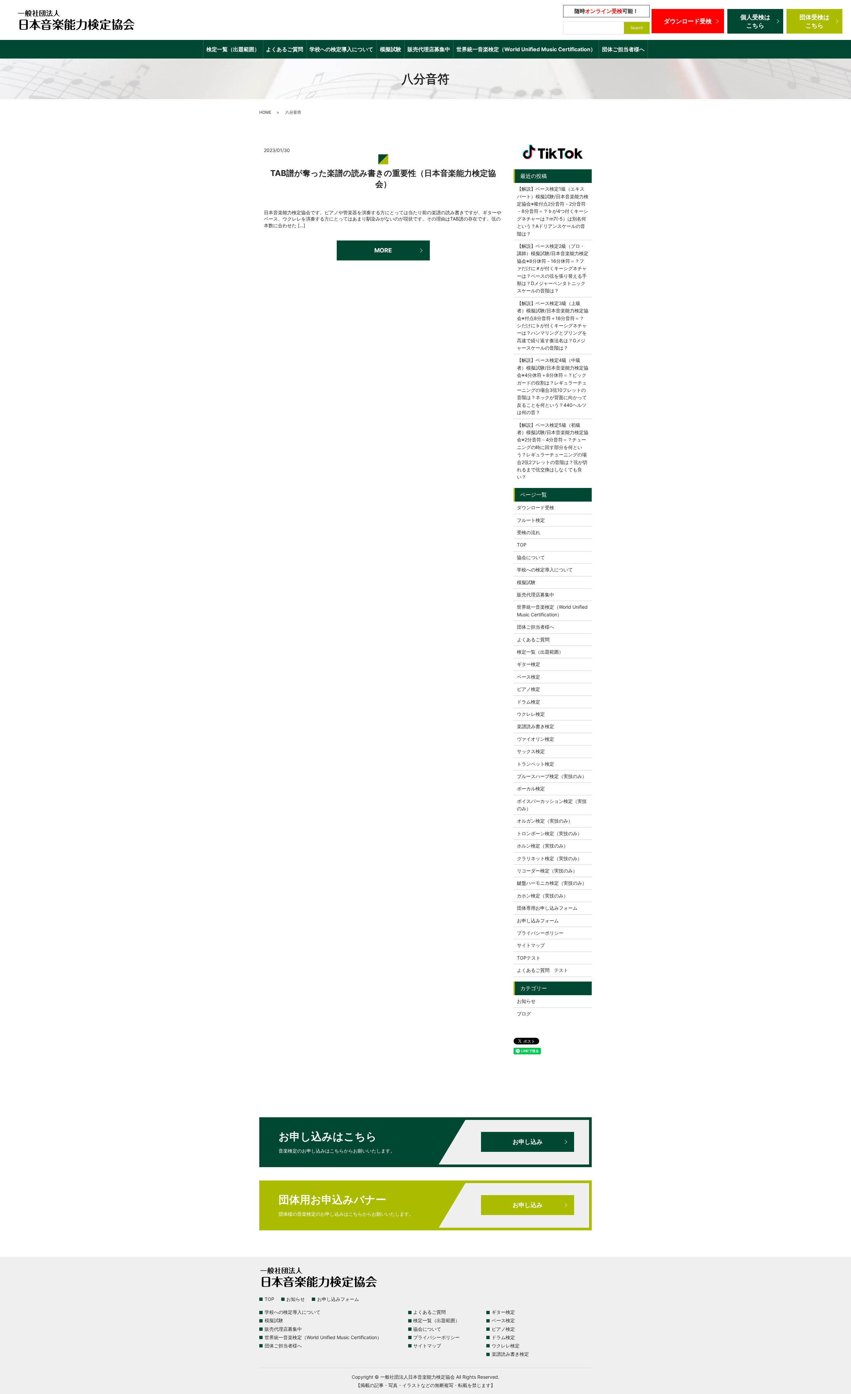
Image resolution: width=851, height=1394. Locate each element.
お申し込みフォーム (538, 920)
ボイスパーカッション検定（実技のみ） (552, 804)
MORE (383, 250)
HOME (265, 112)
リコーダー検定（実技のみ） (547, 870)
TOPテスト (529, 958)
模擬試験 (390, 49)
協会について (531, 557)
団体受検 (814, 21)
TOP (522, 544)
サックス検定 (531, 751)
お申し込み (528, 1141)
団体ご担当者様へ (623, 49)
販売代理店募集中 (429, 49)
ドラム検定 (528, 701)
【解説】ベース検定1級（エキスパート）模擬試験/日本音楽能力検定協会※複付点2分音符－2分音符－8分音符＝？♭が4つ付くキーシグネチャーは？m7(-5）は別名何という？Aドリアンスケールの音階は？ (552, 211)
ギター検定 (528, 664)
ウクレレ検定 (531, 714)
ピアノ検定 (528, 689)
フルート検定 (531, 520)
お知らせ (526, 1001)
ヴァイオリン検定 (535, 739)
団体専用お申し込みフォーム (547, 908)
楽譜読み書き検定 (535, 726)
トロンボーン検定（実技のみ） (549, 833)
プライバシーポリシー (540, 933)
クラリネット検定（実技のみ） (549, 858)
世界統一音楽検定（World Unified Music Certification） (526, 49)
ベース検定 (528, 677)
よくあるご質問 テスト (542, 970)
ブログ (524, 1013)
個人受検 (755, 21)
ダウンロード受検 (688, 21)
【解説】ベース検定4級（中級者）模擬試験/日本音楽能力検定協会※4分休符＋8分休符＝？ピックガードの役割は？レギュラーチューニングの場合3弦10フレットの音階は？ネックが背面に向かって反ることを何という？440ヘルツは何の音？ (552, 386)
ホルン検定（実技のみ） (542, 846)
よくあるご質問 (284, 49)
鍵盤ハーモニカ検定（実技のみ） (552, 883)
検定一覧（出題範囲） (233, 49)
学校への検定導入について (341, 49)
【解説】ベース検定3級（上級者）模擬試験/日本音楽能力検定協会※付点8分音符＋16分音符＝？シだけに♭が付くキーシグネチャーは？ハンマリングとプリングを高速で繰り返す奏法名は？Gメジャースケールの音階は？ (552, 325)
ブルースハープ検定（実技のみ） (552, 776)
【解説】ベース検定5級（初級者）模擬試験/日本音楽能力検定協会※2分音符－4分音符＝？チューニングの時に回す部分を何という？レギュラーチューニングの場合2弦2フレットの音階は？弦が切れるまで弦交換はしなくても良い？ (552, 451)
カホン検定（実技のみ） (542, 895)
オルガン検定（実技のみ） (545, 821)
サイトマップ (531, 945)
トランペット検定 (535, 764)
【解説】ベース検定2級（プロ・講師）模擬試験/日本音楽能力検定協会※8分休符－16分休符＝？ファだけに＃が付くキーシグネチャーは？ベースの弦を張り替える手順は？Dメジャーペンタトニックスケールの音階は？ (552, 268)
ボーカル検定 (531, 788)
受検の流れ (528, 532)
